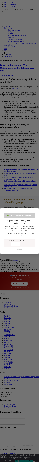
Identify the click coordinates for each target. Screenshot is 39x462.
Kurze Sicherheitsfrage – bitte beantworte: (18, 240)
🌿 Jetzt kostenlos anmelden (19, 215)
